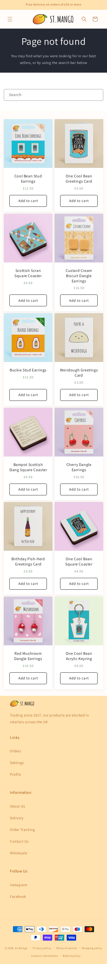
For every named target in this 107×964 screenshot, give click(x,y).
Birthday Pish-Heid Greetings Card (28, 562)
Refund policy (71, 956)
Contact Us (19, 841)
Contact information (44, 956)
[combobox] (53, 95)
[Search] (97, 94)
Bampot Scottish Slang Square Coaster (28, 467)
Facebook (18, 896)
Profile (15, 774)
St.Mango (21, 948)
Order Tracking (22, 829)
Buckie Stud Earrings (28, 370)
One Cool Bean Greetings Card (79, 179)
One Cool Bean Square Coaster (78, 562)
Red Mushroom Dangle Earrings (28, 656)
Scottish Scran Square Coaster (28, 273)
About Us (17, 806)
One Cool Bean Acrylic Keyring (79, 656)
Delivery (17, 817)
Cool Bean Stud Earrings (28, 179)
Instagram (18, 884)
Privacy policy (42, 948)
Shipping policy (92, 948)
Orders (15, 751)
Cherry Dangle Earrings (79, 467)
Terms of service (66, 948)
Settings (17, 762)
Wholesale (18, 853)
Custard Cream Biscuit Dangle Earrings (79, 276)
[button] (9, 19)
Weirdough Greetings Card (79, 373)
